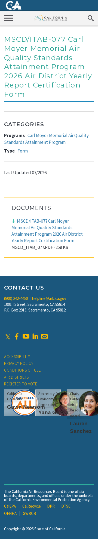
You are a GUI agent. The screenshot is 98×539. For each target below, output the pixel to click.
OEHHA (10, 513)
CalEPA (10, 506)
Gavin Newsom (26, 407)
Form (22, 151)
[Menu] (9, 18)
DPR (51, 506)
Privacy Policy (18, 363)
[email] (44, 336)
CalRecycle (31, 506)
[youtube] (25, 336)
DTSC (66, 506)
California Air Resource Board (50, 17)
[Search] (90, 18)
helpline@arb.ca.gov (49, 298)
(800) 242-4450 (16, 298)
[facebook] (16, 336)
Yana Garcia (53, 412)
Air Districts (16, 377)
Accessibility (17, 356)
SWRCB (29, 513)
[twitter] (8, 336)
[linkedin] (35, 336)
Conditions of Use (22, 370)
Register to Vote (20, 384)
